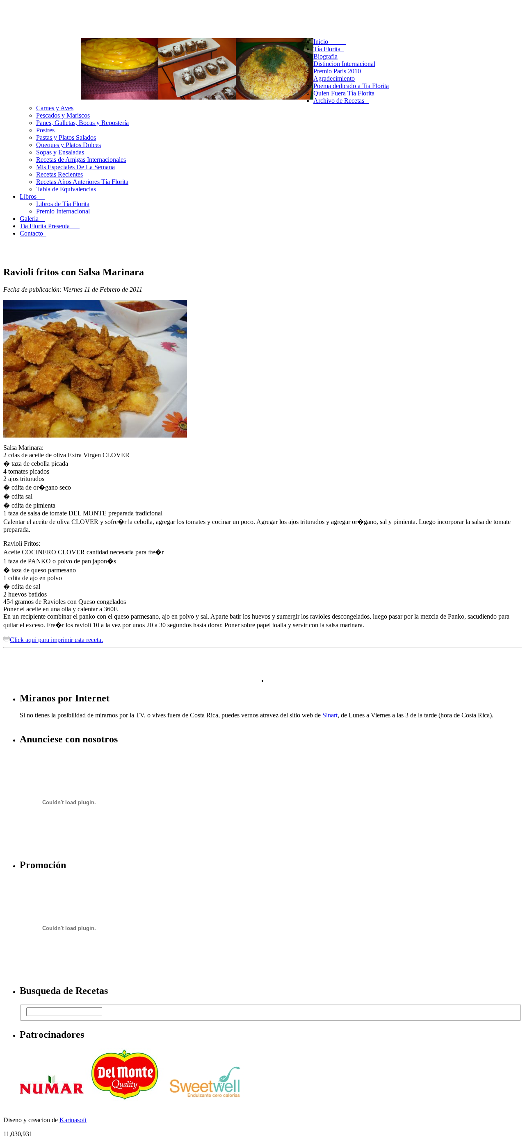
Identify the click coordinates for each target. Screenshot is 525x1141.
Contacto (33, 233)
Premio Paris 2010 (337, 71)
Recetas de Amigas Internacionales (81, 159)
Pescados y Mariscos (63, 115)
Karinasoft (73, 1119)
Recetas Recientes (59, 174)
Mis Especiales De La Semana (75, 166)
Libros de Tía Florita (62, 203)
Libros (32, 196)
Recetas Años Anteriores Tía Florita (82, 181)
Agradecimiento (334, 78)
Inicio (329, 41)
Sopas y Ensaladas (60, 152)
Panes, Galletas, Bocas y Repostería (82, 122)
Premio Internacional (63, 211)
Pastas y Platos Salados (66, 137)
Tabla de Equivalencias (66, 189)
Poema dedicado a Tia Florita (351, 85)
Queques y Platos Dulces (68, 144)
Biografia (325, 56)
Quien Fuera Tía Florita (343, 93)
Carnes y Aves (54, 107)
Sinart (330, 715)
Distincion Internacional (344, 63)
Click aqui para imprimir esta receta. (56, 639)
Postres (45, 130)
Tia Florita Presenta (50, 225)
